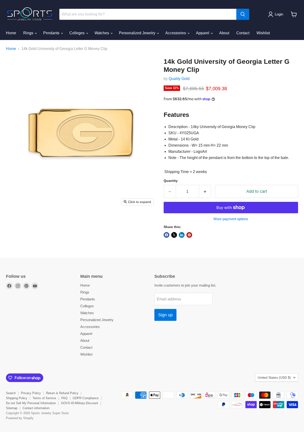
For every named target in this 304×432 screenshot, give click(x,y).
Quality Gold (179, 79)
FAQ (64, 398)
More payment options (231, 219)
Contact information (36, 408)
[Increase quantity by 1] (205, 191)
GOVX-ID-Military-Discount (79, 403)
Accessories (176, 33)
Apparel (203, 33)
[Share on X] (174, 235)
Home (11, 33)
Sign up (165, 315)
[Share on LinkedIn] (182, 235)
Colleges (77, 33)
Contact (242, 33)
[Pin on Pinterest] (189, 235)
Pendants (51, 33)
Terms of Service (44, 398)
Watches (102, 33)
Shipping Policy (16, 398)
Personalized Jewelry (137, 33)
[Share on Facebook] (166, 235)
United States (274, 377)
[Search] (242, 14)
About (224, 33)
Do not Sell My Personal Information (31, 403)
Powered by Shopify (19, 418)
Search (11, 393)
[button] (276, 14)
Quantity (171, 181)
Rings (28, 33)
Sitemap (11, 408)
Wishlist (263, 33)
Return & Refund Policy (62, 393)
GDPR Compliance (86, 398)
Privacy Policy (31, 393)
